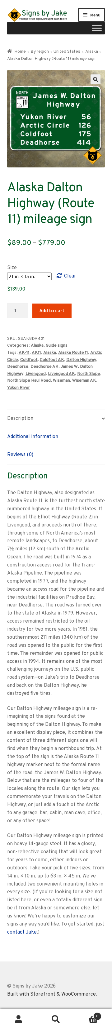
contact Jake (22, 932)
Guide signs (57, 345)
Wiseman (61, 380)
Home (20, 51)
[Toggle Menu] (97, 28)
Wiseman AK (84, 380)
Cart (87, 1014)
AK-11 (24, 352)
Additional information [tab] (32, 437)
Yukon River (18, 387)
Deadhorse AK (44, 366)
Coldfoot (29, 359)
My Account (18, 1019)
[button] (95, 79)
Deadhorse (17, 366)
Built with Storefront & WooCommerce (51, 994)
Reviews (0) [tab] (20, 455)
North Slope (88, 373)
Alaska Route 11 (73, 352)
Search (56, 1019)
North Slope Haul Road (29, 380)
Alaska (91, 51)
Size (12, 268)
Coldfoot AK (52, 359)
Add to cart (52, 310)
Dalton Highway (81, 359)
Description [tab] (20, 418)
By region (39, 51)
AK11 (36, 352)
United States (67, 51)
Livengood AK (61, 373)
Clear (70, 276)
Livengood (36, 373)
